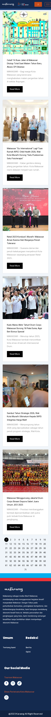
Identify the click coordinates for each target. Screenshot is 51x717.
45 (23, 557)
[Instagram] (13, 683)
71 (25, 569)
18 (36, 544)
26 (27, 548)
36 (27, 552)
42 (10, 557)
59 (40, 561)
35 (23, 552)
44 (19, 557)
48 (36, 557)
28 (36, 548)
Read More (15, 89)
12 (10, 544)
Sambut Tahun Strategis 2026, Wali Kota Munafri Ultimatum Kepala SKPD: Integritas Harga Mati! (24, 416)
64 (19, 565)
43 (15, 557)
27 (32, 548)
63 (15, 565)
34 (19, 552)
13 (15, 544)
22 (10, 548)
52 (10, 561)
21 (6, 548)
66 (27, 565)
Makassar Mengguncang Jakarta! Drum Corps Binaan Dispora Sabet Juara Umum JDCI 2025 (25, 501)
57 (32, 561)
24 (19, 548)
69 (40, 565)
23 (15, 548)
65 (23, 565)
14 (19, 544)
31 (6, 552)
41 (6, 557)
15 (23, 544)
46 (27, 557)
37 (32, 552)
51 (6, 561)
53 (15, 561)
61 (6, 565)
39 (40, 552)
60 (44, 561)
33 (15, 552)
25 (23, 548)
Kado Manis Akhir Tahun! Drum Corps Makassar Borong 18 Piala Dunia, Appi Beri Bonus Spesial (24, 328)
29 (40, 548)
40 (44, 552)
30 (44, 548)
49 (40, 557)
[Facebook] (6, 683)
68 (36, 565)
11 (6, 544)
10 (44, 539)
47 (32, 557)
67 (32, 565)
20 (44, 544)
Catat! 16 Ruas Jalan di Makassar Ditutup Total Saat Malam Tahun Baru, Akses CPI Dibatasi (24, 63)
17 (32, 544)
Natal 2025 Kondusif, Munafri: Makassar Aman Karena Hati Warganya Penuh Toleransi (25, 240)
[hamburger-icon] (48, 4)
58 (36, 561)
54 (19, 561)
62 (10, 565)
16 (27, 544)
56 (27, 561)
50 (44, 557)
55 (23, 561)
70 (44, 565)
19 (40, 544)
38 (36, 552)
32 (10, 552)
